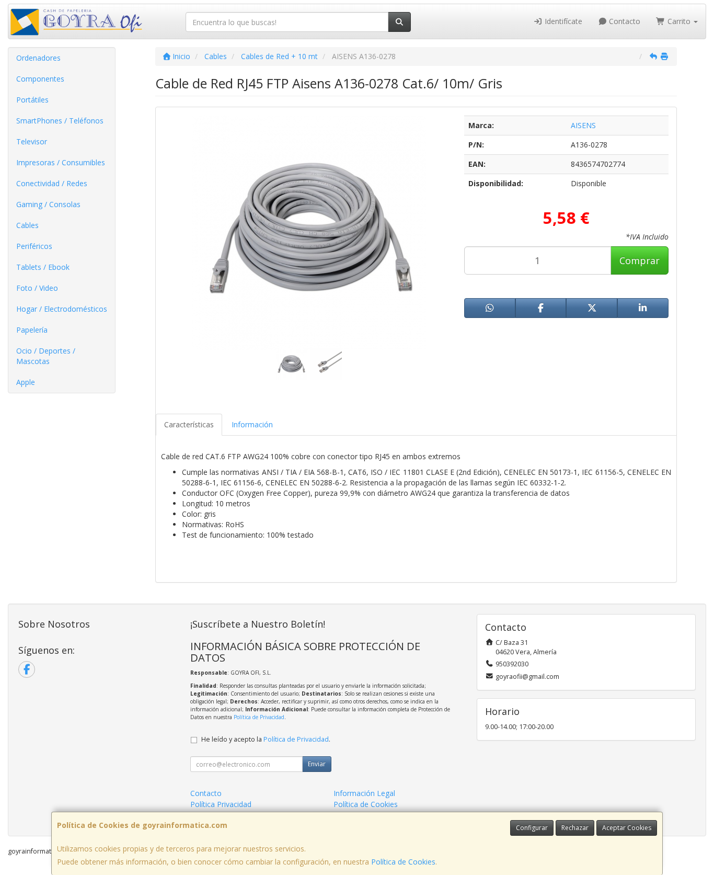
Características (189, 424)
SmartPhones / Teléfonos (59, 121)
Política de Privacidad (259, 717)
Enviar (317, 763)
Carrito (679, 21)
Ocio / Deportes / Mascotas (45, 356)
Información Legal (364, 793)
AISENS (583, 125)
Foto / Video (37, 288)
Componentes (40, 79)
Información (252, 424)
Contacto (623, 21)
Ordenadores (38, 58)
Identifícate (562, 21)
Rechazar (575, 827)
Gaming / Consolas (48, 204)
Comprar (639, 260)
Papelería (32, 330)
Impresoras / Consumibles (60, 162)
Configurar (532, 827)
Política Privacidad (220, 804)
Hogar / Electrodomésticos (61, 309)
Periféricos (34, 246)
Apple (25, 382)
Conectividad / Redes (51, 183)
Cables (27, 225)
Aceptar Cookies (626, 827)
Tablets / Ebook (43, 267)
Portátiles (32, 100)
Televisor (31, 141)
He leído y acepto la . (265, 739)
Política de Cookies (403, 862)
